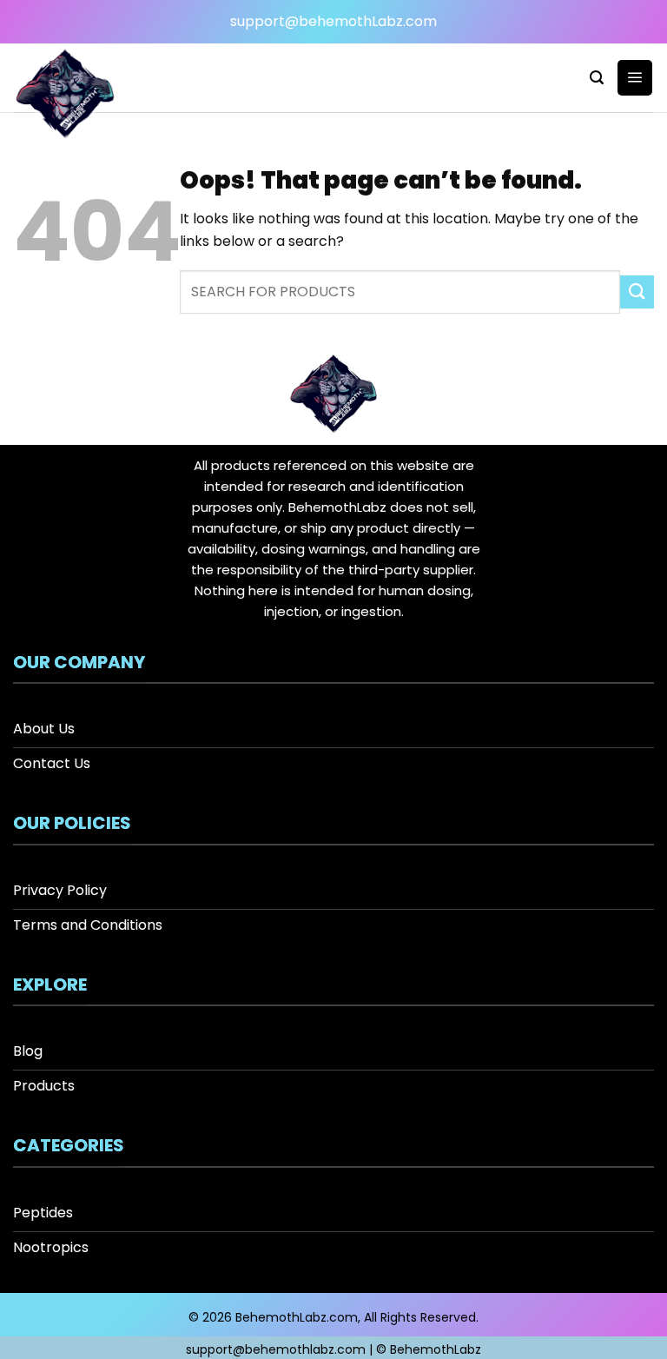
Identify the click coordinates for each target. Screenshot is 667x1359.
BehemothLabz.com (296, 1317)
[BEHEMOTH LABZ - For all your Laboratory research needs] (80, 95)
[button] (597, 78)
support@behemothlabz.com (276, 1349)
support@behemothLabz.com (333, 21)
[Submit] (637, 292)
